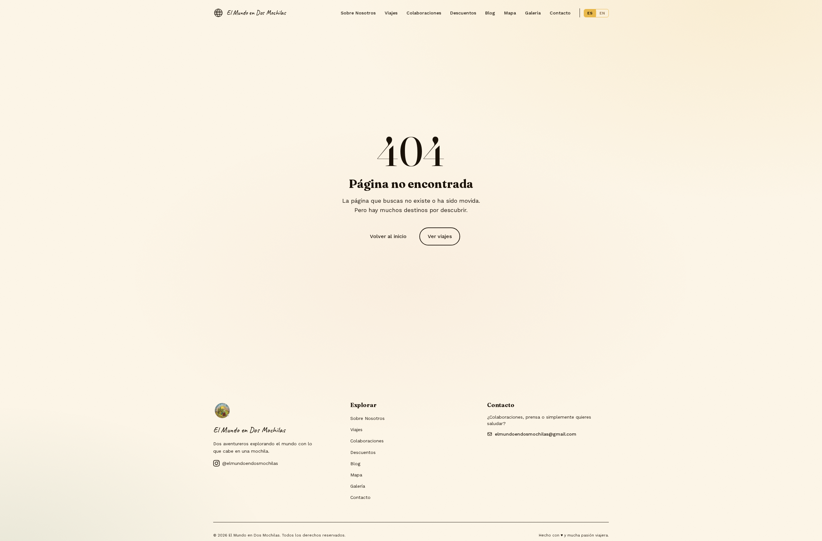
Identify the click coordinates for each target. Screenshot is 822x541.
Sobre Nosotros (358, 12)
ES (590, 13)
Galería (533, 12)
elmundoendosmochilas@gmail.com (535, 434)
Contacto (560, 12)
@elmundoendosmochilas (250, 463)
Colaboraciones (424, 12)
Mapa (510, 12)
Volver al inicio (388, 236)
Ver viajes (440, 236)
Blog (490, 12)
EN (602, 13)
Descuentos (463, 12)
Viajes (391, 12)
